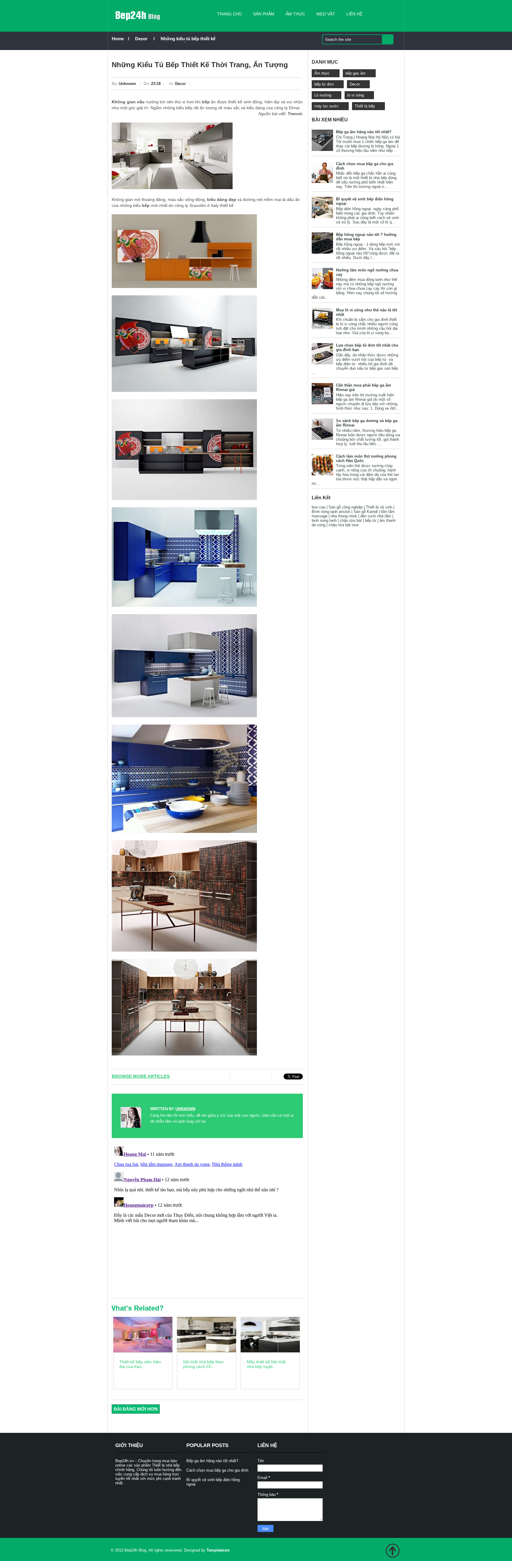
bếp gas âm (355, 73)
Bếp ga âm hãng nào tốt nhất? (363, 132)
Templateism (218, 1550)
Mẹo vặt (325, 14)
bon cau (318, 507)
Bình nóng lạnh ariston (331, 511)
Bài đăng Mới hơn (136, 1409)
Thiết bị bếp (365, 106)
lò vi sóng (355, 95)
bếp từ (370, 520)
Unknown (127, 83)
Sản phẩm (263, 14)
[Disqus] (207, 1218)
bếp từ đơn (324, 84)
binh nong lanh (324, 520)
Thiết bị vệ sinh (379, 507)
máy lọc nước (326, 106)
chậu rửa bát (351, 520)
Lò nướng (322, 95)
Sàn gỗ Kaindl (365, 511)
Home (118, 38)
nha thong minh (344, 516)
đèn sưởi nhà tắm (375, 516)
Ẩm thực (295, 14)
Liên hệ (354, 14)
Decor (141, 38)
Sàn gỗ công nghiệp (346, 507)
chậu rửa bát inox (344, 525)
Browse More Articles (141, 1076)
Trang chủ (229, 14)
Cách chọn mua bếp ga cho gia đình (217, 1470)
